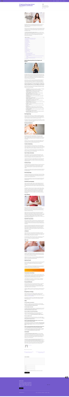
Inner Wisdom (27, 45)
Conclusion (27, 58)
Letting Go (27, 47)
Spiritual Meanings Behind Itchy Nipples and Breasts (30, 38)
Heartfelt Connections (28, 46)
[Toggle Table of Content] (43, 37)
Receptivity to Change (28, 51)
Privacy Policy (39, 392)
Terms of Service (43, 392)
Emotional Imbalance (27, 40)
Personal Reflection (27, 50)
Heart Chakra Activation (27, 42)
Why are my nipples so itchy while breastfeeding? (31, 54)
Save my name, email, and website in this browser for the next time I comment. (34, 370)
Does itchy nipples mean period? (29, 53)
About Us (37, 392)
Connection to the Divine (28, 49)
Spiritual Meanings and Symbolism (28, 349)
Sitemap (48, 392)
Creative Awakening (27, 41)
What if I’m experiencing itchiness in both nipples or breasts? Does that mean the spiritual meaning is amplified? (35, 56)
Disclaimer (46, 392)
